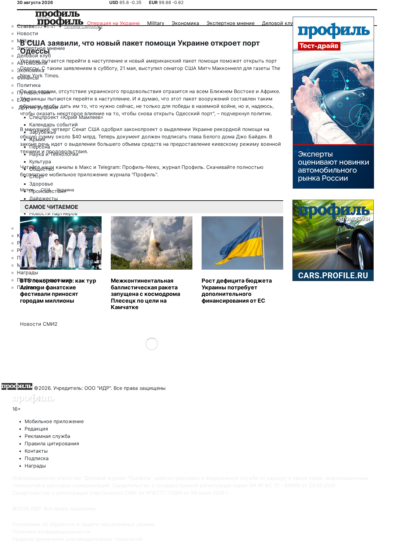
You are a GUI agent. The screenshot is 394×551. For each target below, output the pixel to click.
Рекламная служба (47, 436)
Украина (65, 189)
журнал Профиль (182, 167)
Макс (85, 167)
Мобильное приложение (54, 421)
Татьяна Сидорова (83, 26)
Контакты (36, 451)
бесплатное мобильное (48, 174)
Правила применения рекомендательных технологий (77, 539)
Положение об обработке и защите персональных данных (83, 524)
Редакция (36, 429)
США (46, 189)
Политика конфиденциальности (51, 532)
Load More (152, 343)
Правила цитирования (52, 443)
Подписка (37, 458)
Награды (35, 466)
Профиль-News (140, 167)
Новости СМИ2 (39, 324)
